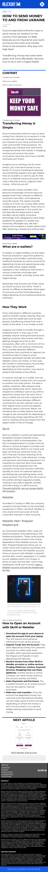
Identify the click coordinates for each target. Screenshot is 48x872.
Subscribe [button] (5, 767)
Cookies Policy (7, 774)
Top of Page (6, 776)
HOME (4, 11)
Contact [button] (4, 770)
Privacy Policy (7, 772)
